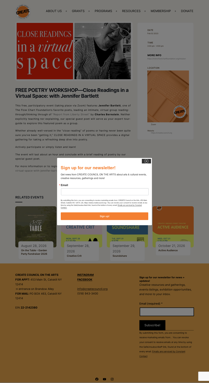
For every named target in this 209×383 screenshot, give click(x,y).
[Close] (146, 161)
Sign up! (104, 216)
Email (64, 185)
